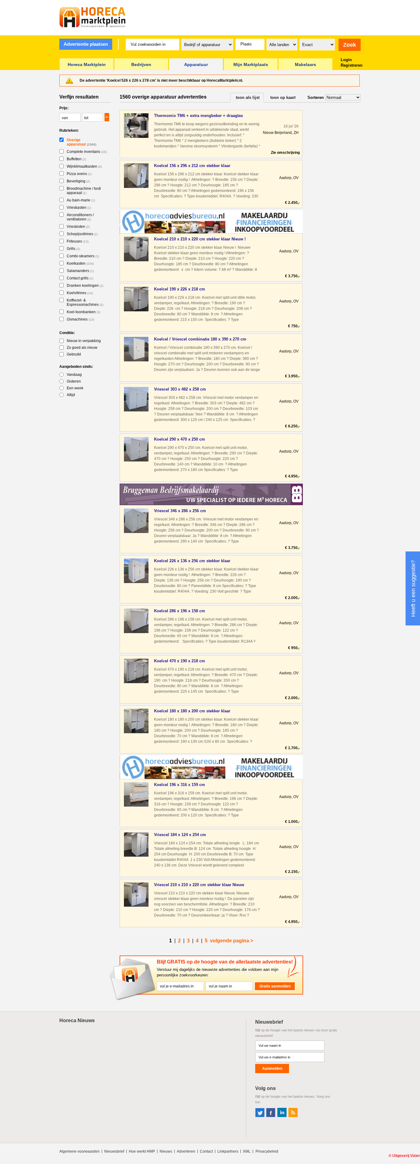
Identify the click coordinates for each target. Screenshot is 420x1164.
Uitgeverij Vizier (406, 1156)
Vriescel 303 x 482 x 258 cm (180, 389)
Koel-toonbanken (83, 312)
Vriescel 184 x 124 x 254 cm (180, 834)
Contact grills (80, 278)
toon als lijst (248, 97)
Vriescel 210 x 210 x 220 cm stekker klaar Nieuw (199, 884)
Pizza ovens (79, 174)
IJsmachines (80, 319)
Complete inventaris (87, 152)
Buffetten (76, 159)
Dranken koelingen (85, 285)
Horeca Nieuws (77, 1020)
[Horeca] (92, 17)
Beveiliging (78, 181)
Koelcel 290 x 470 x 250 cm (179, 439)
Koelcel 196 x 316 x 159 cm (179, 784)
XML (247, 1151)
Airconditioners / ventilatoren (80, 217)
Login (346, 59)
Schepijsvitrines (82, 234)
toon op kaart (282, 97)
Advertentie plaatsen (86, 44)
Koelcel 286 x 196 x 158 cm (179, 611)
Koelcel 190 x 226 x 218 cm (179, 289)
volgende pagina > (231, 940)
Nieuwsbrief (114, 1151)
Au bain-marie (81, 200)
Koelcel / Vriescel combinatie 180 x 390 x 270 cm (200, 339)
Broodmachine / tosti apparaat (84, 190)
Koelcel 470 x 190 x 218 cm (179, 661)
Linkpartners (227, 1151)
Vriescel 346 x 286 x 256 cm (180, 510)
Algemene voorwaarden (79, 1151)
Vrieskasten (79, 207)
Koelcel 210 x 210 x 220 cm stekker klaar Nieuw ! (200, 239)
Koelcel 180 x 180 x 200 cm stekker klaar (192, 711)
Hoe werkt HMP (142, 1151)
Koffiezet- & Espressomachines (85, 302)
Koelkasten (80, 263)
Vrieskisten (78, 226)
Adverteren (186, 1151)
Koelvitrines (80, 293)
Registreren (352, 65)
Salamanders (80, 271)
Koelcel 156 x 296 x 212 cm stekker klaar (192, 165)
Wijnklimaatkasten (84, 166)
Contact (206, 1151)
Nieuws (166, 1151)
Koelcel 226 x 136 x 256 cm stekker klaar (192, 561)
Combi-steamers (83, 256)
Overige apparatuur (81, 142)
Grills (73, 249)
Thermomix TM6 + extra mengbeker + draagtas (198, 115)
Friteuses (78, 241)
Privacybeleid (267, 1151)
